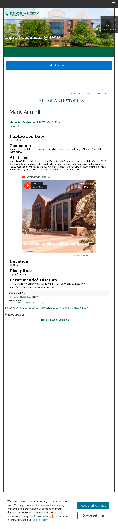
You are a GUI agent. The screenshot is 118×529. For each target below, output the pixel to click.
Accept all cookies (93, 505)
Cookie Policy (40, 519)
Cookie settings (43, 516)
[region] (59, 510)
